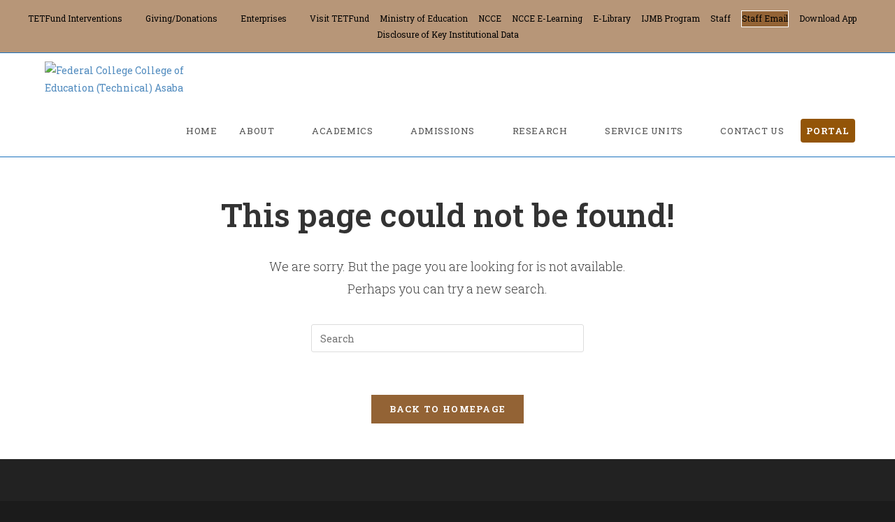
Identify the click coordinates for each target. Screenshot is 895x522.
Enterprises (264, 18)
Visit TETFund (339, 18)
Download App (828, 18)
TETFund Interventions (75, 18)
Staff (720, 18)
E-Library (612, 18)
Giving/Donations (181, 18)
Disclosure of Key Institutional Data (448, 34)
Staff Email (765, 18)
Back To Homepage (447, 409)
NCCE (489, 18)
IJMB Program (670, 18)
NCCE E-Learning (547, 18)
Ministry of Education (424, 18)
